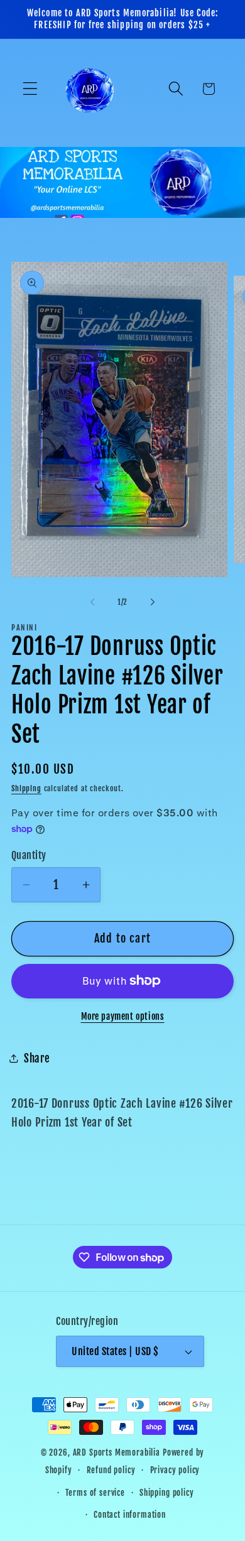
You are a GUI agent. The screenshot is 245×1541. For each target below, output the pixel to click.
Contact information (130, 1515)
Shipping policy (166, 1493)
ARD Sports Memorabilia (116, 1452)
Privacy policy (175, 1470)
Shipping (26, 788)
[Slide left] (92, 602)
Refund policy (111, 1470)
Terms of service (94, 1493)
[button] (30, 88)
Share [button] (37, 1058)
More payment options (123, 1016)
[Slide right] (152, 602)
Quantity (28, 855)
